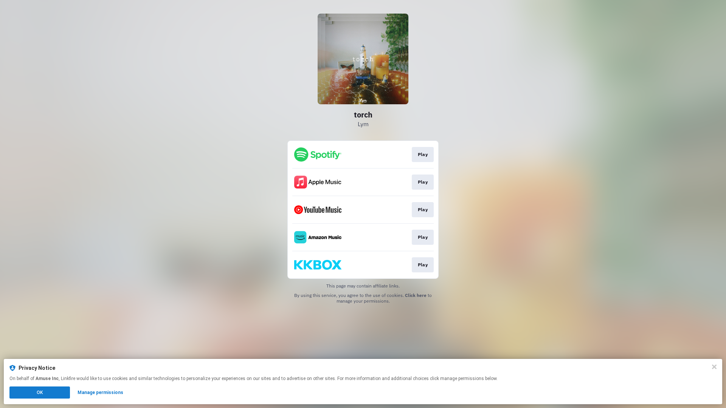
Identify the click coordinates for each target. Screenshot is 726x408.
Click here (416, 295)
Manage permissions (100, 392)
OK (40, 392)
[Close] (714, 367)
